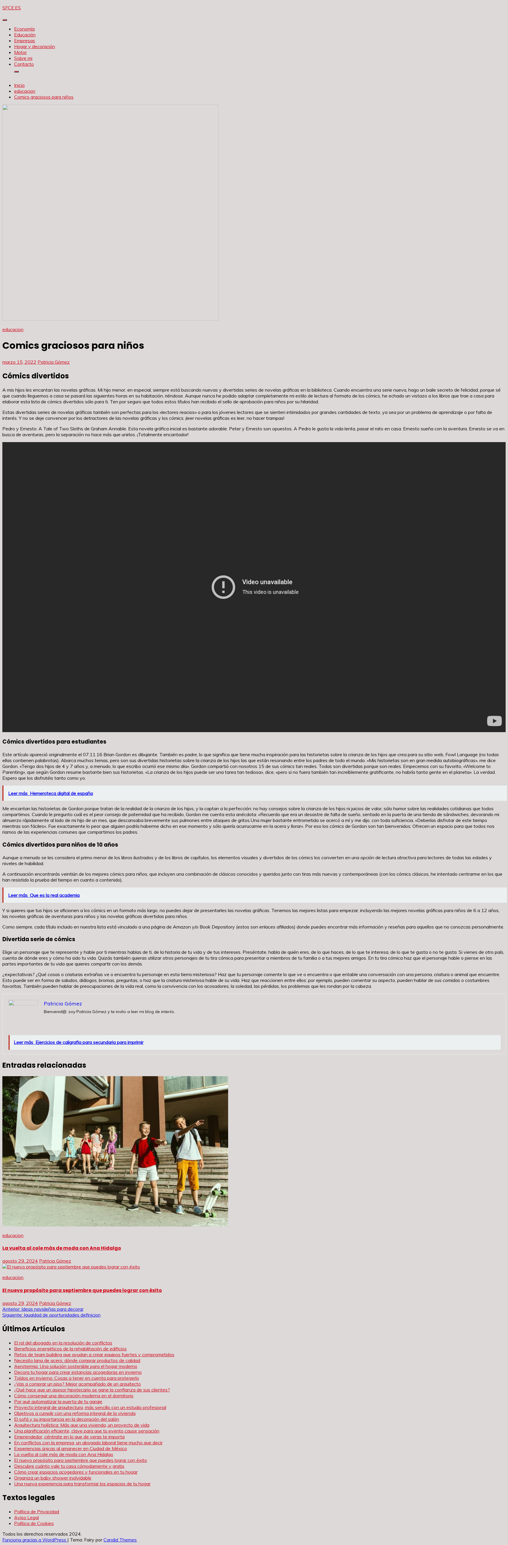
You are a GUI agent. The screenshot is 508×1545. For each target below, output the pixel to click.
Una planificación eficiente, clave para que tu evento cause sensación (86, 1431)
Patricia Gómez (54, 362)
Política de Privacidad (36, 1511)
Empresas (24, 40)
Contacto (24, 64)
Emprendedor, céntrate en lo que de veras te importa (69, 1437)
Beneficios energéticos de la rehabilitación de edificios (70, 1349)
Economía (24, 29)
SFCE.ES (11, 8)
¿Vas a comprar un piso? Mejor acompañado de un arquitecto (77, 1384)
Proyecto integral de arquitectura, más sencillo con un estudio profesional (90, 1407)
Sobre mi (23, 58)
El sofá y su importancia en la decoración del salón (66, 1419)
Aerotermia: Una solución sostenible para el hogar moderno (75, 1366)
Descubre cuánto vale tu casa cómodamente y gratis (69, 1466)
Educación (25, 35)
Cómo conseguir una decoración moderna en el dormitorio (73, 1396)
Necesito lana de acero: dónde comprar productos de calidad (77, 1360)
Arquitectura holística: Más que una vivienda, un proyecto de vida (81, 1425)
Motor (20, 52)
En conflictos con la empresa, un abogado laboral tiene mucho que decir (88, 1442)
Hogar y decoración (34, 46)
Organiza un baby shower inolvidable (52, 1478)
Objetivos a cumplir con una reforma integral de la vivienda (75, 1413)
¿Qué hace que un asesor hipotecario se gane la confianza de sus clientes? (92, 1390)
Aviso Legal (26, 1517)
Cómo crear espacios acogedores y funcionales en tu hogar (76, 1472)
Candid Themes (120, 1540)
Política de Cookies (34, 1523)
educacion (13, 329)
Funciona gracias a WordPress (34, 1540)
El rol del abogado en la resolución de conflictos (63, 1343)
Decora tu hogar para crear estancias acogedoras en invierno (78, 1372)
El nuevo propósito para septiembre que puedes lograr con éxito (82, 1290)
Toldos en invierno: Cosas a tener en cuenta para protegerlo (76, 1378)
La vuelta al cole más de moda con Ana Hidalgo (61, 1248)
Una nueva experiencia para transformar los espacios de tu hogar (82, 1484)
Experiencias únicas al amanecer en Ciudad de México (70, 1448)
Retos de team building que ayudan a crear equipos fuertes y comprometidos (94, 1354)
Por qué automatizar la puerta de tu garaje (58, 1401)
